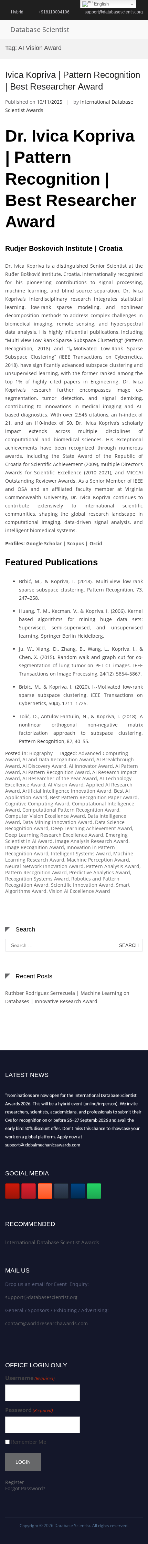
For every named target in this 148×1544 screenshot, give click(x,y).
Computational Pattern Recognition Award (70, 809)
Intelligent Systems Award (81, 853)
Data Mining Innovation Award (57, 822)
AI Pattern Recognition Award (56, 772)
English (101, 4)
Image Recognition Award (34, 847)
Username (30, 1378)
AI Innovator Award (91, 766)
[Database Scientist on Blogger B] (45, 1191)
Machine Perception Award (98, 859)
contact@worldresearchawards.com (46, 1323)
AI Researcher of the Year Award (59, 778)
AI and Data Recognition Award (58, 759)
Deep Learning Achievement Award (91, 828)
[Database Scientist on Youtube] (12, 1191)
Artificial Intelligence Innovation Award (67, 791)
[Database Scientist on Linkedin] (78, 1191)
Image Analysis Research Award (91, 841)
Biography (41, 753)
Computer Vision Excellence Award (45, 816)
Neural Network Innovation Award (44, 866)
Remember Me (28, 1442)
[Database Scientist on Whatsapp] (94, 1191)
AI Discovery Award (44, 766)
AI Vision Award (66, 784)
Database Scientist (39, 29)
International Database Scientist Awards (52, 1242)
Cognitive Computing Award (37, 803)
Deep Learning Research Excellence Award (54, 835)
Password (29, 1410)
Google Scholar (44, 543)
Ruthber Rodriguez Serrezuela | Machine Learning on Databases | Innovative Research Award (67, 997)
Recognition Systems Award (37, 878)
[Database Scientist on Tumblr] (61, 1191)
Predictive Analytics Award (99, 872)
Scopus (75, 543)
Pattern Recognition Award (36, 872)
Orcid (95, 543)
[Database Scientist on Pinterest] (28, 1191)
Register (14, 1482)
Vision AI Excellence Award (79, 891)
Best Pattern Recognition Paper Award (94, 797)
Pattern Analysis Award (112, 866)
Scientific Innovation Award (82, 885)
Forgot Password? (25, 1488)
